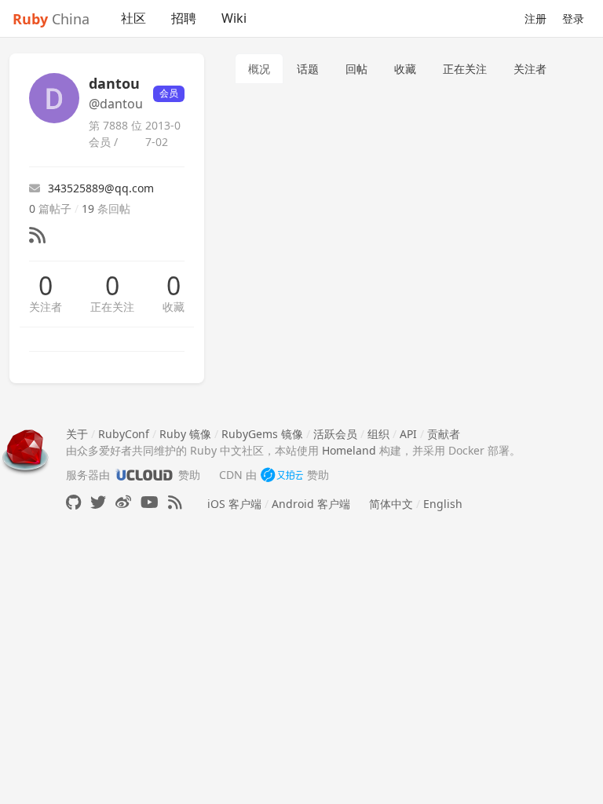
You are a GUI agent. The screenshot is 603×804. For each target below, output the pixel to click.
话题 (308, 68)
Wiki (234, 18)
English (442, 503)
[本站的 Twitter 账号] (98, 502)
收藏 (174, 306)
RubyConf (123, 433)
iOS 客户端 (234, 503)
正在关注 (112, 306)
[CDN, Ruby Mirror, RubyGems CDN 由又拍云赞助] (282, 474)
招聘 (183, 18)
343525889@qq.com (101, 188)
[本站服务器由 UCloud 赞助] (144, 474)
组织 (378, 433)
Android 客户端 (311, 503)
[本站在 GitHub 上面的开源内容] (73, 502)
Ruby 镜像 (185, 433)
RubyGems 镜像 (262, 433)
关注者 (45, 306)
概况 (259, 68)
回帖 (356, 68)
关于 (77, 433)
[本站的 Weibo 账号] (123, 502)
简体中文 (391, 503)
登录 (573, 18)
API (408, 433)
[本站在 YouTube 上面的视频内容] (150, 502)
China (51, 18)
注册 (535, 18)
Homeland (349, 450)
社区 (133, 18)
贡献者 (443, 433)
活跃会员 (335, 433)
